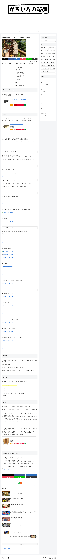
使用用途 (16, 82)
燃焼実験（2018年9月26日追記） (20, 85)
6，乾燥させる (18, 79)
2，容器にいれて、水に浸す (20, 73)
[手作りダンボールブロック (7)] (7, 305)
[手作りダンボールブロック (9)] (7, 283)
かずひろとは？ (44, 557)
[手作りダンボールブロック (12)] (8, 331)
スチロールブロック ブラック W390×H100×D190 (19, 99)
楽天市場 (15, 129)
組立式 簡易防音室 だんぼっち (15, 438)
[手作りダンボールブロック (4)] (7, 254)
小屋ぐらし (48, 557)
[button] (34, 59)
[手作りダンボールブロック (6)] (7, 296)
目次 (18, 67)
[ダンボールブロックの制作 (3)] (7, 212)
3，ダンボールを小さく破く (20, 75)
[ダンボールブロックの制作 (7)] (7, 340)
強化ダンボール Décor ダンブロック (16, 124)
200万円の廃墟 (53, 557)
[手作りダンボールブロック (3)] (7, 251)
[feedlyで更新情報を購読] (19, 483)
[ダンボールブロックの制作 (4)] (7, 221)
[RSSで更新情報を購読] (21, 483)
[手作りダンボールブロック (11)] (8, 322)
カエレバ (14, 126)
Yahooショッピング (20, 129)
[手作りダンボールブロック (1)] (7, 234)
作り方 (16, 70)
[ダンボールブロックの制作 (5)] (7, 266)
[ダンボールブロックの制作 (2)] (7, 203)
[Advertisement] (28, 23)
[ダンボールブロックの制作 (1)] (7, 176)
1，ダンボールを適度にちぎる (20, 72)
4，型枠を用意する (19, 76)
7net (25, 129)
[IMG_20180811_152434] (6, 469)
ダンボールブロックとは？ (19, 69)
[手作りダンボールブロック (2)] (7, 242)
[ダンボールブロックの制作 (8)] (7, 348)
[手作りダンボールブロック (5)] (7, 257)
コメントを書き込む (19, 544)
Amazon (12, 129)
